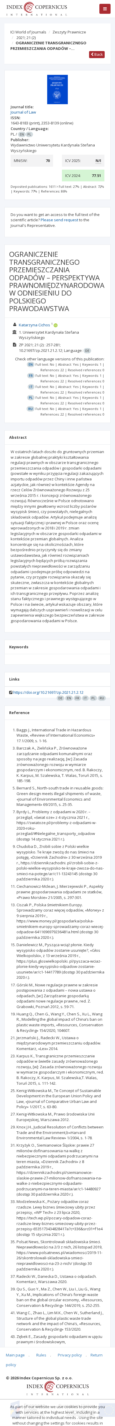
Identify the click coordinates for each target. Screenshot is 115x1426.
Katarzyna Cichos (34, 325)
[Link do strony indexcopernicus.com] (57, 1387)
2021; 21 (26, 37)
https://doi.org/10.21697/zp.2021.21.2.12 (48, 692)
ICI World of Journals (28, 32)
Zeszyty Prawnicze (69, 32)
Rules (41, 1355)
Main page (15, 1355)
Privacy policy (70, 1355)
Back (98, 54)
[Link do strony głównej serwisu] (36, 8)
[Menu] (105, 9)
